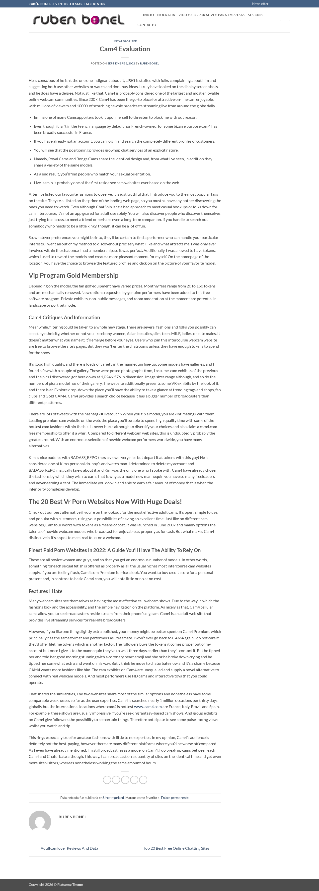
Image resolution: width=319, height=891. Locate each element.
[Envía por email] (125, 780)
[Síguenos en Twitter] (283, 4)
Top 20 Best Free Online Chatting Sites (177, 848)
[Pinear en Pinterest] (134, 780)
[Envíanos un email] (287, 4)
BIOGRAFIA (166, 15)
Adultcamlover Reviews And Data (69, 848)
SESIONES (255, 15)
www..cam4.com (148, 706)
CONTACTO (147, 25)
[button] (258, 3)
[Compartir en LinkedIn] (143, 780)
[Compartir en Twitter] (116, 780)
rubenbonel (150, 63)
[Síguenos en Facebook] (273, 4)
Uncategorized (125, 41)
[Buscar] (138, 15)
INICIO (148, 15)
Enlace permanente (175, 798)
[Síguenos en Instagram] (278, 4)
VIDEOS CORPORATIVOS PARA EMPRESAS (211, 15)
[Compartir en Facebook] (107, 780)
